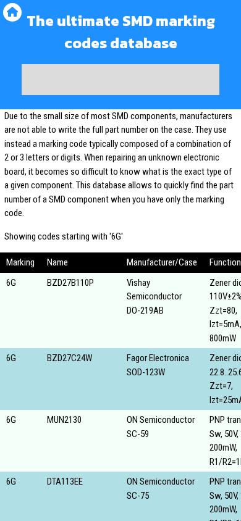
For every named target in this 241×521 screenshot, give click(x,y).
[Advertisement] (120, 79)
